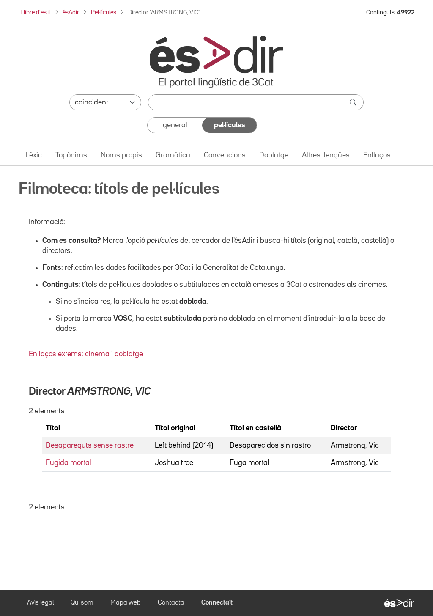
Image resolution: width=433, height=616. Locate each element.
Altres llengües (326, 155)
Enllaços (377, 155)
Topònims (71, 155)
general (175, 125)
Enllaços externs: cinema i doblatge (86, 354)
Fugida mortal (68, 462)
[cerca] (354, 102)
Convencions (225, 155)
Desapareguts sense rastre (90, 445)
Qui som (82, 603)
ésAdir (71, 12)
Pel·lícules (103, 12)
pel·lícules (229, 125)
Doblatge (273, 155)
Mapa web (125, 603)
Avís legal (40, 603)
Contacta (171, 603)
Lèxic (33, 155)
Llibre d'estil (35, 12)
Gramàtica (173, 155)
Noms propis (121, 155)
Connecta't (217, 603)
